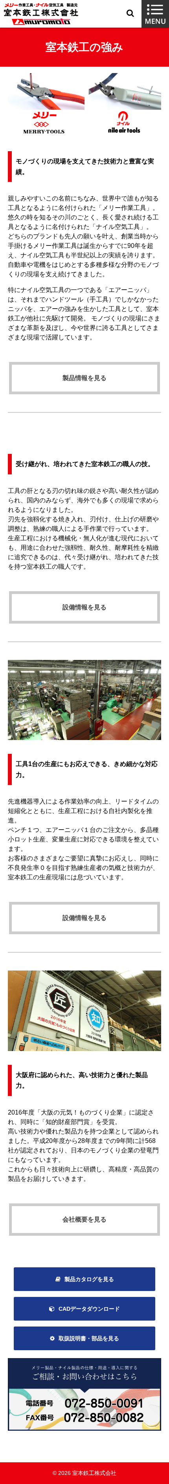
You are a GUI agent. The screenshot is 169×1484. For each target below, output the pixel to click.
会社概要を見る (84, 1219)
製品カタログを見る (89, 1279)
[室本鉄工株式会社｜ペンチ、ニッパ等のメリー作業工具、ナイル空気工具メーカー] (41, 14)
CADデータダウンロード (89, 1309)
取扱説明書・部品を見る (89, 1338)
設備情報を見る (84, 607)
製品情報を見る (84, 378)
